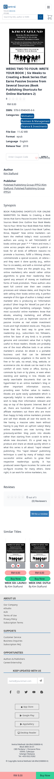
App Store (28, 706)
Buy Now (45, 775)
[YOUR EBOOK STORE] (10, 7)
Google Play (28, 715)
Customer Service (12, 637)
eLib (6, 611)
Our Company (11, 604)
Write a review (40, 513)
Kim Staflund (11, 173)
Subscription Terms (13, 622)
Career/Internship (13, 662)
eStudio (7, 608)
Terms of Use (10, 615)
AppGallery (28, 724)
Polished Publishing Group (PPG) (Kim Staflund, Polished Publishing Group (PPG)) (25, 188)
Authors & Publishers (14, 659)
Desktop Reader (28, 732)
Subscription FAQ (12, 644)
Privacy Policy (10, 619)
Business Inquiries (13, 640)
